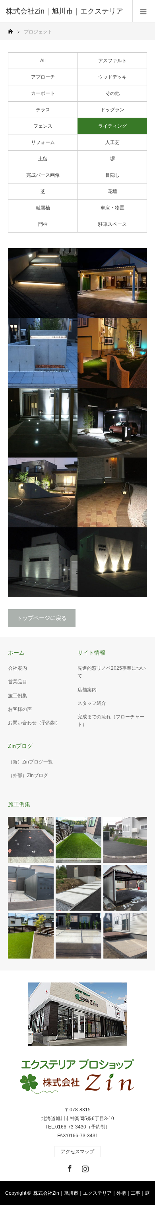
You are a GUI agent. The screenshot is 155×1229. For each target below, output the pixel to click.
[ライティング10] (43, 283)
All (43, 60)
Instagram (84, 1167)
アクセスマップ (77, 1151)
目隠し (112, 175)
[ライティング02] (43, 562)
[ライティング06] (43, 423)
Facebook (69, 1167)
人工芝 (112, 142)
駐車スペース (112, 224)
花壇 (112, 191)
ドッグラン (112, 109)
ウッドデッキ (112, 77)
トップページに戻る (42, 618)
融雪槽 (43, 208)
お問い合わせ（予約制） (34, 723)
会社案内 (17, 668)
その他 (112, 93)
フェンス (42, 126)
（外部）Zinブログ (28, 775)
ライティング (112, 126)
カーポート (43, 93)
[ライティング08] (43, 353)
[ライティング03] (112, 492)
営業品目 (17, 682)
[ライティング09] (112, 283)
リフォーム (43, 142)
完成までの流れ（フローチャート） (111, 720)
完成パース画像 (43, 175)
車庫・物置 (112, 208)
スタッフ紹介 (92, 703)
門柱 (43, 224)
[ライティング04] (43, 492)
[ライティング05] (112, 423)
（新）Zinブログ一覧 (30, 762)
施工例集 (17, 695)
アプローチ (43, 77)
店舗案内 (87, 689)
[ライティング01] (112, 562)
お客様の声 (20, 709)
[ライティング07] (112, 353)
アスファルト (112, 60)
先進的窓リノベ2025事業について (112, 672)
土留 (43, 159)
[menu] (143, 11)
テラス (43, 109)
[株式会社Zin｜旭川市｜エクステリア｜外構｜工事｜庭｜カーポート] (77, 1077)
